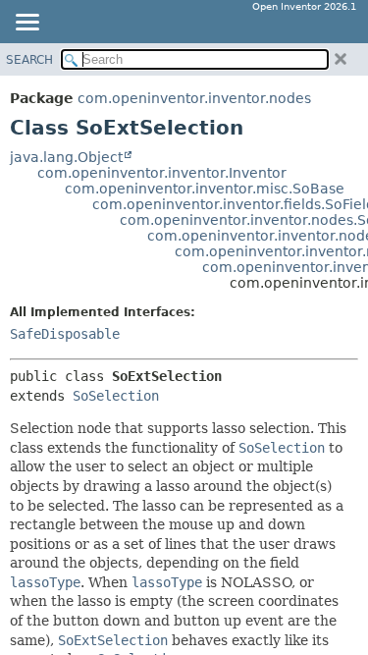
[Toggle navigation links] (26, 23)
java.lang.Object (66, 157)
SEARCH (29, 60)
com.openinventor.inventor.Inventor (162, 173)
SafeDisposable (65, 334)
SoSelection (116, 396)
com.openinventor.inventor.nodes (194, 98)
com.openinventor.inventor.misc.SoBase (204, 188)
